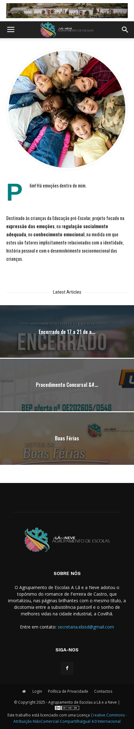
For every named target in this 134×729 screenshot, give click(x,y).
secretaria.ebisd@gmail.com (86, 627)
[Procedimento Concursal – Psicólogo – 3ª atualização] (67, 400)
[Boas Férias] (67, 453)
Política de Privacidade (68, 691)
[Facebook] (67, 668)
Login (37, 691)
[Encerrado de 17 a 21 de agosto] (67, 346)
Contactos (103, 691)
